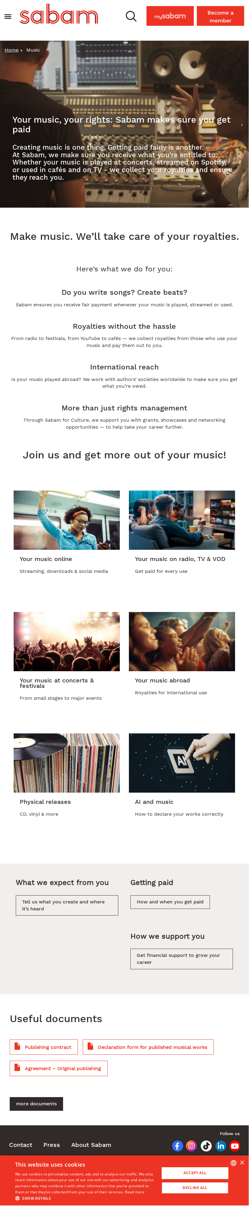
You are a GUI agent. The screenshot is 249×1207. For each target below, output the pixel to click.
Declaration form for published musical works (152, 1047)
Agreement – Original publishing (63, 1068)
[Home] (59, 14)
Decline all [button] (195, 1187)
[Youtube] (233, 1147)
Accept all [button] (194, 1172)
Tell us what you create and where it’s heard (63, 905)
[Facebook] (175, 1147)
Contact (20, 1144)
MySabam (173, 14)
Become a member (220, 16)
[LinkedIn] (219, 1147)
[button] (131, 15)
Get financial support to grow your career (178, 958)
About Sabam (91, 1144)
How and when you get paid (170, 902)
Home (12, 50)
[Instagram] (189, 1147)
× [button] (242, 1163)
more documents (36, 1104)
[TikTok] (204, 1147)
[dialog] (124, 1180)
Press (51, 1144)
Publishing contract (48, 1047)
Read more (134, 1192)
